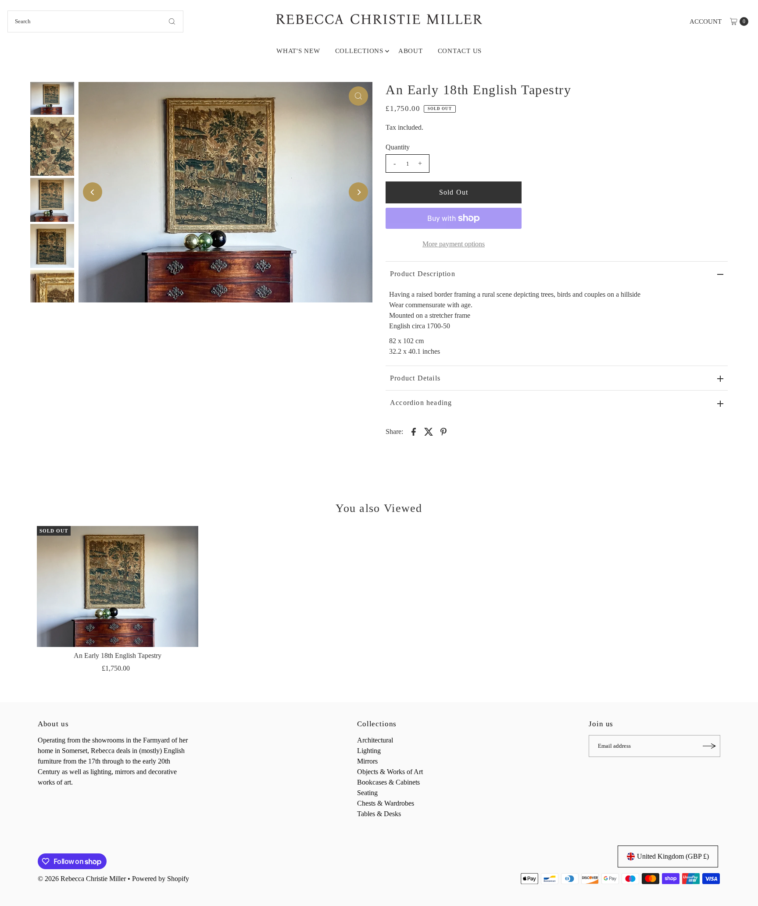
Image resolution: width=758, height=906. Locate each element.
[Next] (358, 192)
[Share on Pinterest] (443, 431)
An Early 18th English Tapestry (117, 655)
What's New (298, 50)
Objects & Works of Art (390, 771)
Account (706, 21)
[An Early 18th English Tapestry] (117, 586)
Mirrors (367, 761)
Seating (367, 792)
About (410, 50)
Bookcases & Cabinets (388, 782)
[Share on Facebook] (413, 431)
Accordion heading (421, 402)
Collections (359, 50)
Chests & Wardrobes (385, 803)
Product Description (422, 273)
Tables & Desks (379, 813)
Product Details (415, 378)
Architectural (375, 740)
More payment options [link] (453, 244)
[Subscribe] (709, 746)
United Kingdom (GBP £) (673, 856)
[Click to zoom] (358, 96)
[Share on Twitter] (428, 431)
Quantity (398, 147)
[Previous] (92, 192)
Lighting (369, 750)
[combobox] (95, 21)
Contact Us (460, 50)
